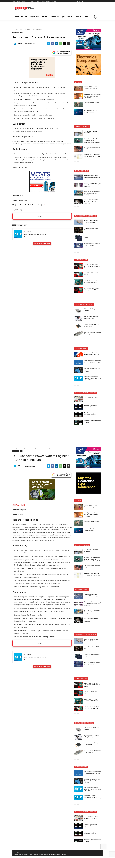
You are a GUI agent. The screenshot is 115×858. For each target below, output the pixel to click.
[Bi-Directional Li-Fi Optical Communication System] (78, 88)
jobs (25, 225)
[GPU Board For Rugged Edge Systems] (78, 310)
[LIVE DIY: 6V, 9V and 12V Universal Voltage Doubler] (78, 282)
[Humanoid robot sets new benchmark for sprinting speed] (78, 177)
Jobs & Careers (19, 29)
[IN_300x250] (88, 49)
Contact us (25, 854)
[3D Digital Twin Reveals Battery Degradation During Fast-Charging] (78, 193)
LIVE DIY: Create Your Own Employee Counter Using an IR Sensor (92, 266)
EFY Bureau (20, 43)
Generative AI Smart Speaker (91, 102)
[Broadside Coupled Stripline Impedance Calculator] (78, 407)
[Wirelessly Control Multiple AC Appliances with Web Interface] (78, 156)
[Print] (68, 43)
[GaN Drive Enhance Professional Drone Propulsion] (78, 334)
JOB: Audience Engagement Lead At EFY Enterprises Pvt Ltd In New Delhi (92, 378)
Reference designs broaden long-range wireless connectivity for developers (92, 185)
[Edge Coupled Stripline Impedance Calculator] (78, 414)
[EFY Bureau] (15, 44)
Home (13, 29)
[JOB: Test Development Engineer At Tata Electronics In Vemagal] (78, 362)
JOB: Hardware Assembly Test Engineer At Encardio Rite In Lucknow (92, 370)
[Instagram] (77, 1)
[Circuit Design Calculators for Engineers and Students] (78, 399)
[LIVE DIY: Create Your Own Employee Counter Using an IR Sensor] (78, 266)
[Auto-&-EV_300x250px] (42, 191)
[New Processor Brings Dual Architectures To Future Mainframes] (78, 201)
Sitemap (64, 854)
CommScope (20, 225)
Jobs (21, 32)
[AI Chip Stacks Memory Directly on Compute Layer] (78, 245)
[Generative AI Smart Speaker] (78, 104)
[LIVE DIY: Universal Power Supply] (78, 274)
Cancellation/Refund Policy (54, 854)
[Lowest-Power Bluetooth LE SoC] (78, 230)
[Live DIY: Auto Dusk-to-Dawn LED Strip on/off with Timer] (78, 290)
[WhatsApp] (60, 43)
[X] (82, 1)
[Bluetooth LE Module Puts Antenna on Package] (78, 222)
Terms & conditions (33, 854)
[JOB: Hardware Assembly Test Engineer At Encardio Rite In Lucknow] (78, 370)
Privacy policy (43, 854)
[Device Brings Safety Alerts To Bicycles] (78, 238)
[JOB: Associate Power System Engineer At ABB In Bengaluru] (78, 354)
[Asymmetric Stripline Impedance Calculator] (78, 422)
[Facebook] (75, 1)
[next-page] (78, 118)
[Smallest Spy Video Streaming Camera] (78, 149)
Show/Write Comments (42, 243)
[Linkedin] (80, 1)
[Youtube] (85, 1)
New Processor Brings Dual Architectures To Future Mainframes (91, 201)
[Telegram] (48, 43)
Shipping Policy (17, 854)
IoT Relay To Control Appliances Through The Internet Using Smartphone (92, 96)
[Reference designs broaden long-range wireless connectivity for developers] (78, 185)
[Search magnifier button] (95, 17)
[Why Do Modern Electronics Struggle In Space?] (78, 112)
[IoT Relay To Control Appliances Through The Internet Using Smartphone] (78, 96)
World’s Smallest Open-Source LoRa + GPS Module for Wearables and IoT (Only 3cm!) (92, 140)
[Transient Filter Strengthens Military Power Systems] (78, 318)
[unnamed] (42, 77)
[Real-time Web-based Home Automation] (78, 133)
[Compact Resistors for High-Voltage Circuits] (78, 326)
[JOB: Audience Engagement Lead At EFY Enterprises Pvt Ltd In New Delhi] (78, 378)
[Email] (64, 43)
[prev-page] (75, 118)
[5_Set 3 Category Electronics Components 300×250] (88, 74)
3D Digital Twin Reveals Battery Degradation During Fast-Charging (92, 193)
